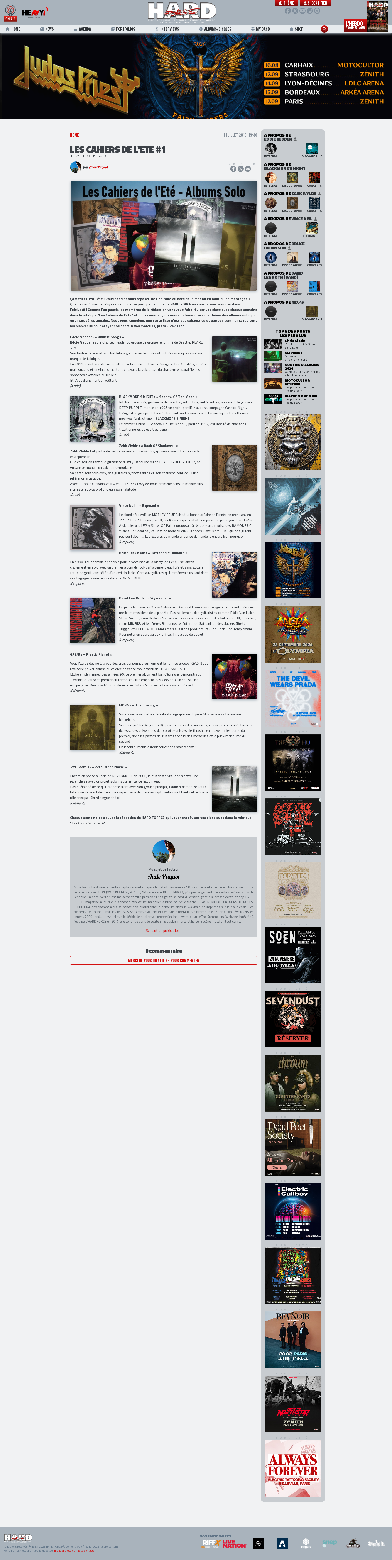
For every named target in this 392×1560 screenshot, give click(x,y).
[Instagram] (310, 11)
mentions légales (64, 1550)
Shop (299, 29)
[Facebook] (288, 11)
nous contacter (86, 1550)
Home (15, 29)
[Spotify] (317, 11)
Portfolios (125, 29)
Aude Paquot (98, 181)
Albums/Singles (217, 29)
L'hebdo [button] (355, 24)
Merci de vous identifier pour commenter (163, 974)
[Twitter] (295, 11)
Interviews (169, 29)
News (49, 29)
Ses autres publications (163, 944)
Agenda (85, 29)
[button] (286, 3)
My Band (263, 29)
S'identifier (317, 3)
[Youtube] (302, 11)
